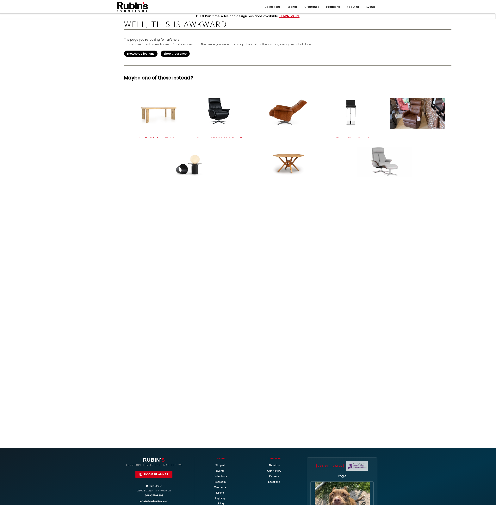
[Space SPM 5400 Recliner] (384, 162)
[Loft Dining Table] (158, 111)
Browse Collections (140, 54)
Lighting (220, 498)
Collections (272, 7)
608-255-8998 (154, 495)
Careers (274, 476)
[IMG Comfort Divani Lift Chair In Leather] (417, 114)
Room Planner (156, 474)
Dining (220, 492)
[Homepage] (132, 7)
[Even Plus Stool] (352, 111)
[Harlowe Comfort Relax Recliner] (287, 113)
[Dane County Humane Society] (357, 466)
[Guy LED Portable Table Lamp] (190, 164)
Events (370, 7)
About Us (353, 7)
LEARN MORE (289, 16)
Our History (274, 470)
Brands (293, 7)
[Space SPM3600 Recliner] (223, 111)
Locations (333, 7)
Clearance (311, 7)
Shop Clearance (175, 54)
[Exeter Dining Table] (287, 162)
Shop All (220, 465)
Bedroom (220, 481)
